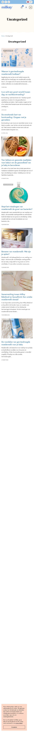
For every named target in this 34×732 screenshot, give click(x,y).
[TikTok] (9, 2)
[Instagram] (3, 2)
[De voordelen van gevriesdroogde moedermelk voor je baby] (17, 328)
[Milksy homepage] (7, 7)
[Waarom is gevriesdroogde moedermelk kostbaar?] (17, 58)
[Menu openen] (30, 7)
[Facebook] (6, 2)
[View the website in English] (29, 2)
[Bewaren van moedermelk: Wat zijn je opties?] (17, 238)
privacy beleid (19, 723)
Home (2, 36)
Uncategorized (8, 50)
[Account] (26, 7)
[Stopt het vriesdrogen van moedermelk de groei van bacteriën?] (17, 192)
